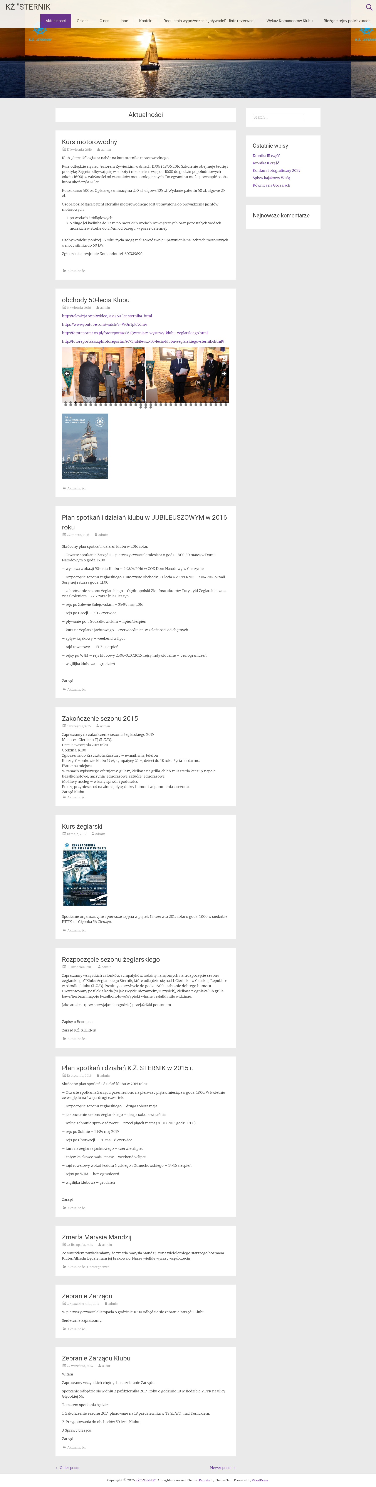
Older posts (67, 1467)
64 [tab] (216, 405)
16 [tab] (140, 402)
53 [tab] (160, 405)
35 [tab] (70, 405)
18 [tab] (150, 402)
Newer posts (223, 1467)
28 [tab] (201, 402)
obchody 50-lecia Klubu (96, 300)
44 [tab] (115, 405)
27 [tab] (196, 402)
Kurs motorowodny (89, 142)
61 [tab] (201, 405)
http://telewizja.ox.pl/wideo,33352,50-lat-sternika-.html (107, 316)
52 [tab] (155, 405)
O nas (104, 20)
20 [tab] (160, 402)
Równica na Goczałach (271, 185)
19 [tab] (155, 402)
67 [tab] (140, 407)
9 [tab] (105, 402)
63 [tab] (211, 405)
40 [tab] (95, 405)
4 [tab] (80, 402)
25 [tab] (186, 402)
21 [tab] (165, 402)
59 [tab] (191, 405)
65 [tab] (221, 405)
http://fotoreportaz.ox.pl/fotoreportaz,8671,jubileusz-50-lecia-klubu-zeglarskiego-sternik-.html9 (143, 341)
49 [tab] (140, 405)
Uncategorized (98, 1267)
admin (106, 150)
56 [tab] (176, 405)
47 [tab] (130, 405)
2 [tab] (70, 402)
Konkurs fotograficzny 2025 (276, 170)
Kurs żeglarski (82, 826)
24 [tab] (181, 402)
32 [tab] (221, 402)
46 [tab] (125, 405)
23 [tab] (176, 402)
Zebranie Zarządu (87, 1296)
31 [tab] (216, 402)
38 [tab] (85, 405)
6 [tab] (90, 402)
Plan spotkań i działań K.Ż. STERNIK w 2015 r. (127, 1068)
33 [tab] (226, 402)
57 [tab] (181, 405)
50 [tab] (145, 405)
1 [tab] (65, 402)
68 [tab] (145, 407)
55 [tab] (171, 405)
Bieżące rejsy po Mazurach (347, 20)
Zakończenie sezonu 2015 (100, 718)
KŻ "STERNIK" (29, 7)
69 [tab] (150, 407)
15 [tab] (135, 402)
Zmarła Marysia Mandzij (96, 1237)
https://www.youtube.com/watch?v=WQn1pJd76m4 (104, 324)
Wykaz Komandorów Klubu (290, 20)
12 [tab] (120, 402)
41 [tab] (100, 405)
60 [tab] (196, 405)
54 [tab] (165, 405)
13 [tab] (125, 402)
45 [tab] (120, 405)
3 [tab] (75, 402)
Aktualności (56, 20)
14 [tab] (130, 402)
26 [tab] (191, 402)
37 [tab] (80, 405)
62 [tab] (206, 405)
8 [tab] (100, 402)
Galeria (83, 20)
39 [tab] (90, 405)
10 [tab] (110, 402)
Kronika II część (266, 163)
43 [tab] (110, 405)
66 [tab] (226, 405)
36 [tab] (75, 405)
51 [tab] (150, 405)
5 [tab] (85, 402)
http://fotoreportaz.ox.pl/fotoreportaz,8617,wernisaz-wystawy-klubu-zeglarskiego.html (135, 333)
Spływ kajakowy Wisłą (271, 178)
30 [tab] (211, 402)
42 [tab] (105, 405)
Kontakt (146, 20)
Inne (124, 20)
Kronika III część (266, 156)
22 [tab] (171, 402)
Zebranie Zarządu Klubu (96, 1358)
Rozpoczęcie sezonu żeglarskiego (111, 959)
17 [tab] (145, 402)
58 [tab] (186, 405)
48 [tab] (135, 405)
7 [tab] (95, 402)
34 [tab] (65, 405)
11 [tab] (115, 402)
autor (106, 1366)
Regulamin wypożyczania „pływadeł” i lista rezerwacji (209, 20)
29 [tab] (206, 402)
